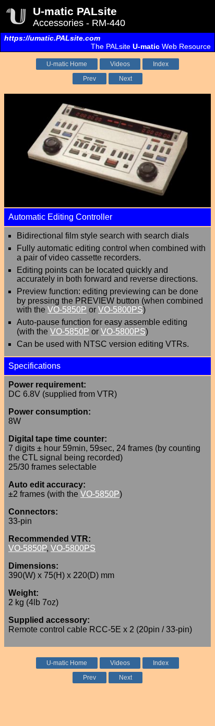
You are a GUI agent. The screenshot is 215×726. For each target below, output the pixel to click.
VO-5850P (67, 309)
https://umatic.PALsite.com (52, 38)
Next (125, 78)
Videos (120, 64)
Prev (89, 78)
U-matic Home (66, 64)
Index (161, 64)
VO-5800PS (120, 309)
